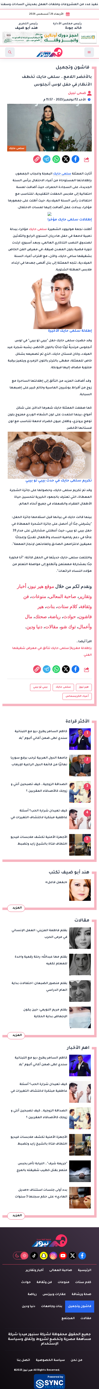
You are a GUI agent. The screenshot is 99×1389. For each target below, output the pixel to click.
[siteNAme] (49, 52)
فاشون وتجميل (79, 1306)
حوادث (69, 616)
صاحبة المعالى (62, 596)
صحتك (41, 616)
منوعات (38, 596)
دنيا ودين (34, 626)
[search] (10, 52)
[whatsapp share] (56, 159)
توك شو (68, 626)
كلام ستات (67, 606)
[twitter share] (66, 159)
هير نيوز (84, 687)
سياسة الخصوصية (50, 1360)
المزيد (17, 908)
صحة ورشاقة (81, 1294)
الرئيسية (84, 1270)
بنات (50, 606)
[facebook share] (75, 159)
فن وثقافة (44, 1282)
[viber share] (46, 159)
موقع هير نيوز (41, 586)
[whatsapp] (37, 159)
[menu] (89, 52)
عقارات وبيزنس (54, 1294)
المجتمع (68, 1318)
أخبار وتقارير (34, 1270)
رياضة (55, 616)
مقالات (51, 626)
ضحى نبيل (77, 93)
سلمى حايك (62, 174)
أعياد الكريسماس (77, 696)
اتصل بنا (23, 1360)
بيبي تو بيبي (40, 687)
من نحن (76, 1360)
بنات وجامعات (51, 1306)
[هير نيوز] (49, 1240)
